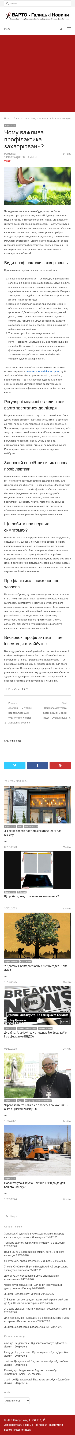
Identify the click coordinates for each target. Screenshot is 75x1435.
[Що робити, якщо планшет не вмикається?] (37, 853)
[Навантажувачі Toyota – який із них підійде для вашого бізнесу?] (37, 1127)
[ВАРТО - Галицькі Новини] (37, 15)
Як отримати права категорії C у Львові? (28, 1260)
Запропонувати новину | (18, 1424)
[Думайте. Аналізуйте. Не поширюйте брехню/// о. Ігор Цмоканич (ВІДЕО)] (37, 988)
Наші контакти (22, 1429)
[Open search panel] (61, 29)
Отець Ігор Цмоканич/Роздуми (38, 1101)
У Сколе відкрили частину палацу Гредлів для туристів (37, 1308)
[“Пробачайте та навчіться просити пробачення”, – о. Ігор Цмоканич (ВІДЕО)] (37, 1055)
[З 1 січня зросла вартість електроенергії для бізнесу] (37, 788)
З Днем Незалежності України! (22, 1293)
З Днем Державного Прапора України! (26, 1326)
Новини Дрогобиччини (27, 1028)
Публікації (22, 892)
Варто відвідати (11, 962)
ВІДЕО (20, 1101)
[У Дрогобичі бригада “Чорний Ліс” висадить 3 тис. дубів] (37, 914)
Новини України (31, 826)
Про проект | (40, 1424)
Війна (20, 826)
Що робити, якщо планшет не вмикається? (31, 896)
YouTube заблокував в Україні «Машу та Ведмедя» (34, 1242)
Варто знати (10, 125)
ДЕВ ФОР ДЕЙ (36, 1420)
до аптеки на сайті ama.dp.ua (42, 371)
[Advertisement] (37, 72)
